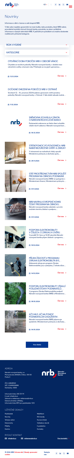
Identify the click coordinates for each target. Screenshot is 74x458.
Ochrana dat (19, 452)
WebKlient (40, 414)
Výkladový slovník (43, 423)
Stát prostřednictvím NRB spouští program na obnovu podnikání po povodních (47, 176)
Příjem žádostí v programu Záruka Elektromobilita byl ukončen (44, 260)
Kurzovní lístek (42, 420)
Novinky (7, 417)
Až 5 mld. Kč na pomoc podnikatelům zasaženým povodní (43, 317)
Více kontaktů (62, 438)
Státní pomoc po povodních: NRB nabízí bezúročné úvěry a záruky (47, 146)
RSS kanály (41, 417)
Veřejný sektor (10, 420)
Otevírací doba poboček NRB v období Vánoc (33, 61)
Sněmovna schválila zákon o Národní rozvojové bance (45, 118)
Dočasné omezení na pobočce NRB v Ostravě (32, 89)
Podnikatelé (9, 414)
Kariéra (7, 429)
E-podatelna (41, 426)
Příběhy (7, 426)
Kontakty (40, 429)
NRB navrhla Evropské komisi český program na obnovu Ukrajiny (45, 204)
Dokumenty (9, 423)
